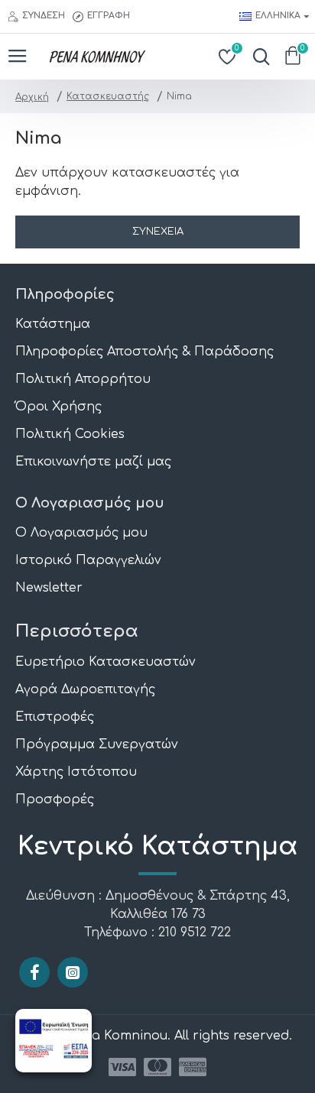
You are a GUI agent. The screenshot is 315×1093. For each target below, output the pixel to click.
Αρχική (32, 97)
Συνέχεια (157, 231)
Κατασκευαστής (108, 96)
